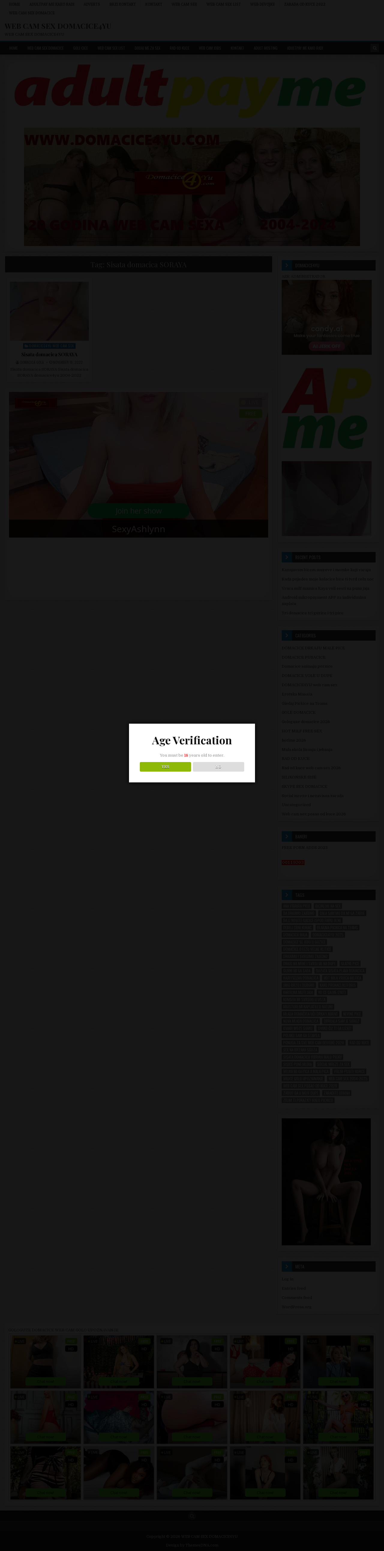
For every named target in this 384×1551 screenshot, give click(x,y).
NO (218, 767)
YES (165, 767)
